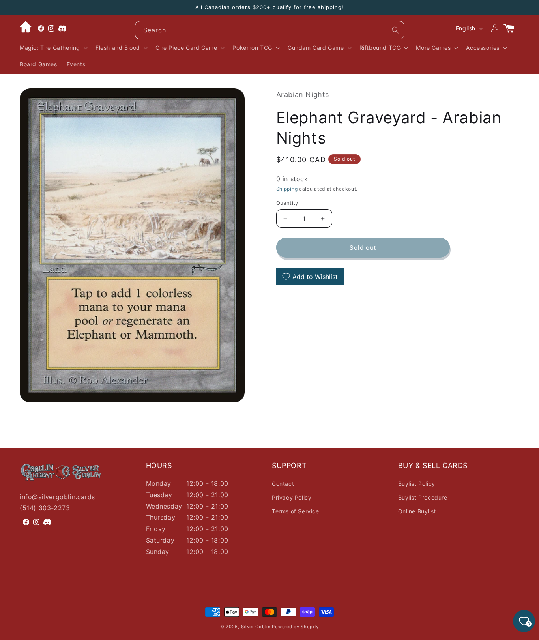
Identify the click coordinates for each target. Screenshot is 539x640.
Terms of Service (295, 511)
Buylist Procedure (422, 497)
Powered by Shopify (295, 626)
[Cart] (512, 28)
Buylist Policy (416, 483)
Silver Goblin (256, 626)
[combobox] (269, 30)
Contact (283, 483)
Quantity (287, 203)
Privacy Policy (291, 497)
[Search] (395, 30)
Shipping (287, 189)
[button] (53, 47)
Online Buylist (417, 511)
